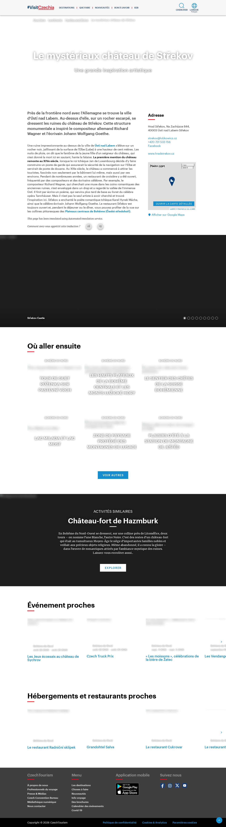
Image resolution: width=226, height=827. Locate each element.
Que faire (84, 7)
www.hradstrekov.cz (161, 153)
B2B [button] (136, 7)
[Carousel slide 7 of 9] (208, 318)
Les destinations (81, 785)
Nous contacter (36, 806)
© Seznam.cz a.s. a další (185, 209)
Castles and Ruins (76, 20)
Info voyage (79, 797)
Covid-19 (77, 810)
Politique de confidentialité (120, 822)
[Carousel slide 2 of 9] (188, 318)
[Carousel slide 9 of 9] (216, 318)
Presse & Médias (36, 793)
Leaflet (172, 209)
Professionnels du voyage (42, 789)
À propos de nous (37, 785)
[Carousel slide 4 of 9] (196, 318)
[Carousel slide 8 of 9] (212, 318)
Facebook (154, 145)
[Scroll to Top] (219, 820)
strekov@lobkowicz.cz (162, 138)
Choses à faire (80, 789)
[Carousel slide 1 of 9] (184, 318)
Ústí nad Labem (105, 145)
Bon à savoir (121, 7)
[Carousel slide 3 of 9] (192, 318)
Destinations (66, 7)
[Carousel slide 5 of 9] (200, 318)
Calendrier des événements (88, 806)
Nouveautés (102, 7)
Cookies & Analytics (154, 822)
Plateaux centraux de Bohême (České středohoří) (97, 211)
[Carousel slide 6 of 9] (204, 318)
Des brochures (80, 801)
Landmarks (55, 20)
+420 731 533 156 (159, 142)
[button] (182, 7)
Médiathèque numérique (41, 801)
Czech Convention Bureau (42, 797)
